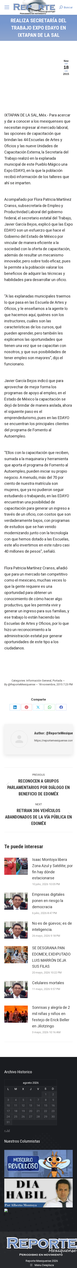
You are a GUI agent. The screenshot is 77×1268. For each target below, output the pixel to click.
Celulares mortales (48, 983)
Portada (57, 680)
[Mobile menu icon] (6, 7)
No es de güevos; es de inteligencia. (52, 926)
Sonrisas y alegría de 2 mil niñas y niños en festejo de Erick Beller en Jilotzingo (51, 1016)
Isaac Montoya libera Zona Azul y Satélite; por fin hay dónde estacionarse (52, 868)
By (19, 684)
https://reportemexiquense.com (53, 740)
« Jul (7, 1130)
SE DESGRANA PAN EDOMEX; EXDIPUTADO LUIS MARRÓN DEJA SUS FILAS (51, 957)
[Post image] (16, 866)
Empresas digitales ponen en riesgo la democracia (48, 900)
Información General (38, 680)
